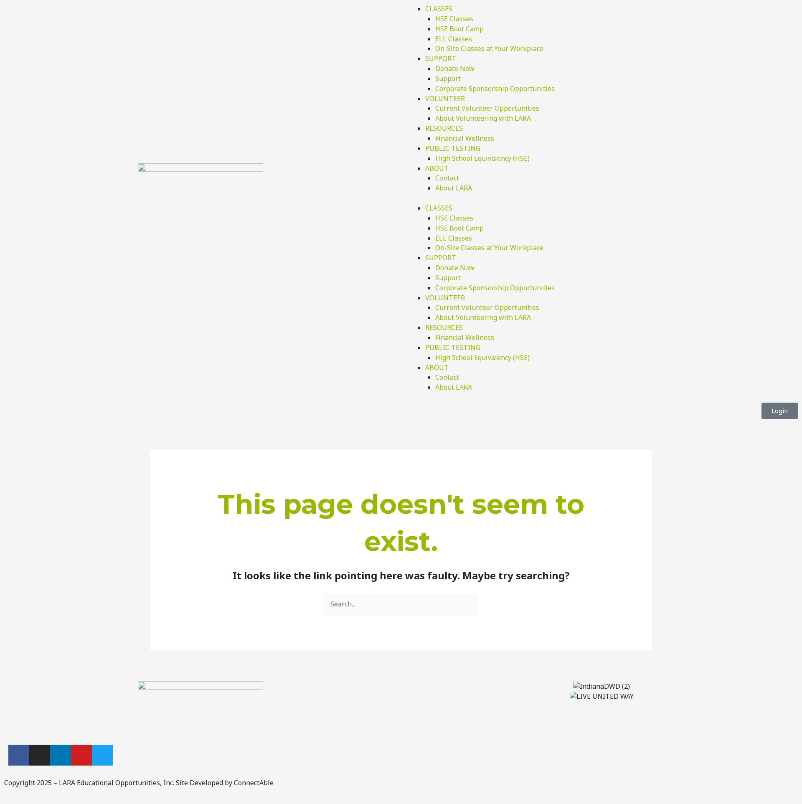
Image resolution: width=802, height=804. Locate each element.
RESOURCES (444, 128)
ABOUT (437, 168)
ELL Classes (453, 38)
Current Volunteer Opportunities (487, 108)
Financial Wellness (464, 138)
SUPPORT (440, 58)
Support (448, 78)
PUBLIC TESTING (452, 148)
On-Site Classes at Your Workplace (489, 48)
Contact (447, 178)
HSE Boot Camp (459, 28)
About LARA (453, 188)
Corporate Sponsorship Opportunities (495, 88)
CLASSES (438, 8)
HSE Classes (454, 18)
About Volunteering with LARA (483, 118)
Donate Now (455, 68)
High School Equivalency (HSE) (482, 158)
